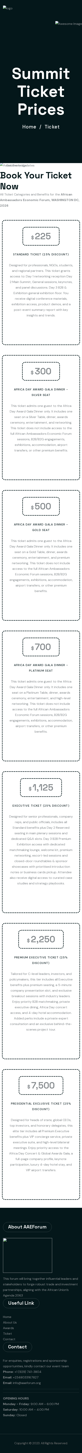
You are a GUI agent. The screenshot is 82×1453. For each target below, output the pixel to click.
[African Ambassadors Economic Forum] (20, 10)
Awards (8, 1328)
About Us (10, 1322)
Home (30, 127)
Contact (9, 1339)
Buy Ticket (39, 331)
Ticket (7, 1333)
